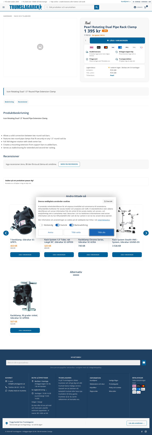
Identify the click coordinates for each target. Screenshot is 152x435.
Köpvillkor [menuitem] (93, 388)
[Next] (146, 233)
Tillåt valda (76, 232)
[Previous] (6, 233)
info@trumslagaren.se (16, 384)
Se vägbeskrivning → (39, 390)
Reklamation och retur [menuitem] (97, 384)
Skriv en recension (69, 164)
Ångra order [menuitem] (94, 391)
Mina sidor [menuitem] (112, 391)
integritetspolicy (95, 367)
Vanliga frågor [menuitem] (113, 380)
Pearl (112, 75)
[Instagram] (146, 431)
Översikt (109, 201)
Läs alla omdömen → (137, 423)
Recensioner (22, 102)
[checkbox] (45, 225)
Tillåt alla (101, 232)
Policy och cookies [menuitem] (115, 388)
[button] (3, 6)
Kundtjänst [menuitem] (125, 1)
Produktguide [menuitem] (113, 384)
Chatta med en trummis (17, 391)
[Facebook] (142, 431)
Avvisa (50, 232)
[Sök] (96, 7)
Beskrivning (9, 102)
